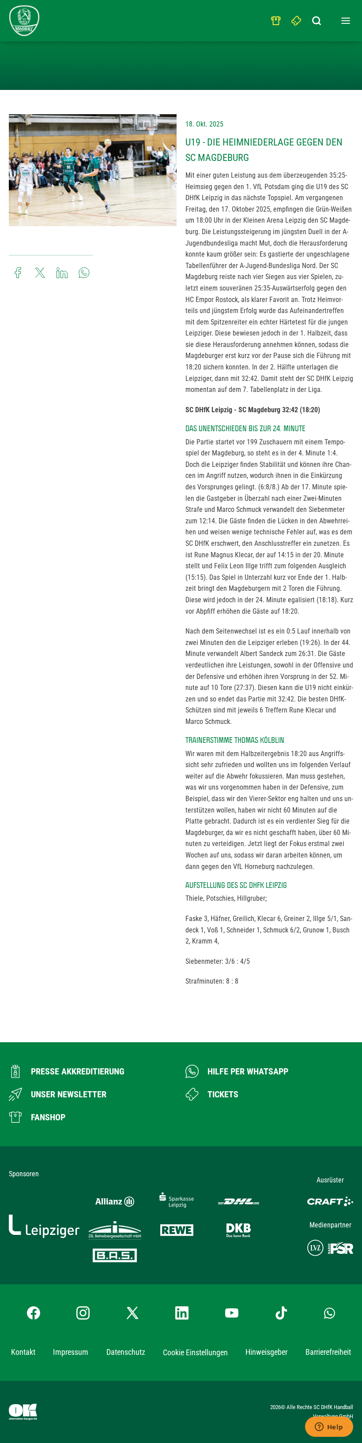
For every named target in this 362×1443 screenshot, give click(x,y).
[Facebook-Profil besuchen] (33, 1313)
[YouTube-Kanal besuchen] (231, 1313)
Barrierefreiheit (328, 1352)
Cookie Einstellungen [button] (195, 1352)
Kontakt (23, 1352)
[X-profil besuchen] (132, 1313)
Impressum (70, 1352)
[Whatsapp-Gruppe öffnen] (329, 1313)
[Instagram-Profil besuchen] (83, 1313)
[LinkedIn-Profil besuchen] (182, 1313)
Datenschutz (125, 1352)
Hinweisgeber (266, 1352)
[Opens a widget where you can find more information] (329, 1428)
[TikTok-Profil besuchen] (281, 1313)
